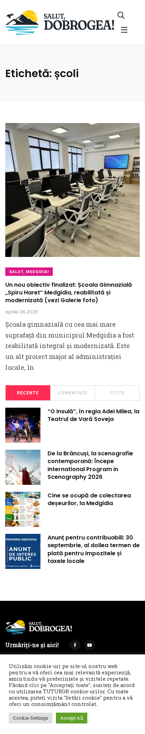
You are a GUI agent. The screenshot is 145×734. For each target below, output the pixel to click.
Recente (28, 392)
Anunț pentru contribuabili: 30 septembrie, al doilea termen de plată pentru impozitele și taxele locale (94, 549)
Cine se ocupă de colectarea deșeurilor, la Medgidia (89, 499)
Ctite (117, 392)
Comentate (72, 392)
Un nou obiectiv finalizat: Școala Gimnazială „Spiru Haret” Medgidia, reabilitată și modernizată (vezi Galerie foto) (68, 293)
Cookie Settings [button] (30, 718)
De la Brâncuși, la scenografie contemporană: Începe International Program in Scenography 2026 (90, 465)
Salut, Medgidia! (29, 272)
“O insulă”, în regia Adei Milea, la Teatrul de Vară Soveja (93, 415)
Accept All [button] (71, 718)
